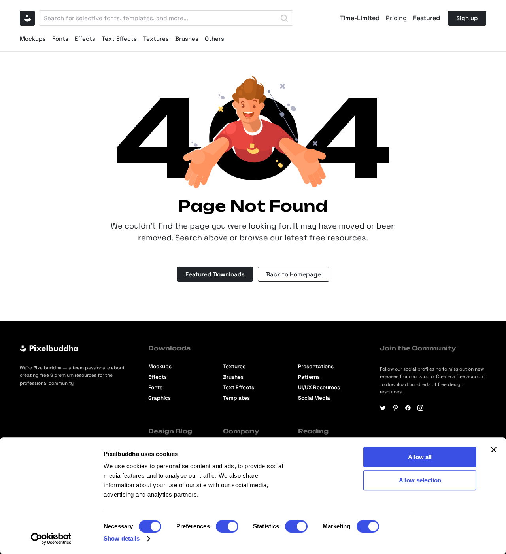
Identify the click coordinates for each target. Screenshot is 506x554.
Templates (236, 398)
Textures (156, 38)
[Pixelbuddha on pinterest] (395, 408)
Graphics (159, 398)
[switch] (227, 526)
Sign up (467, 18)
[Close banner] (494, 449)
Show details (122, 538)
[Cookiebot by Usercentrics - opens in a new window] (51, 539)
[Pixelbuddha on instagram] (420, 408)
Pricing (396, 18)
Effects (85, 38)
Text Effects (119, 38)
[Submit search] (284, 18)
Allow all (420, 457)
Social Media (314, 398)
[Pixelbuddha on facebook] (408, 408)
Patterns (309, 377)
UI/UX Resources (319, 387)
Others (214, 38)
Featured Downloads (215, 274)
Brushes (186, 38)
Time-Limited (360, 18)
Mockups (33, 38)
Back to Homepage (293, 274)
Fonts (60, 38)
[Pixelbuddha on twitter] (383, 408)
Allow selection (420, 480)
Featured (426, 18)
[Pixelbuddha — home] (27, 18)
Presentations (316, 366)
